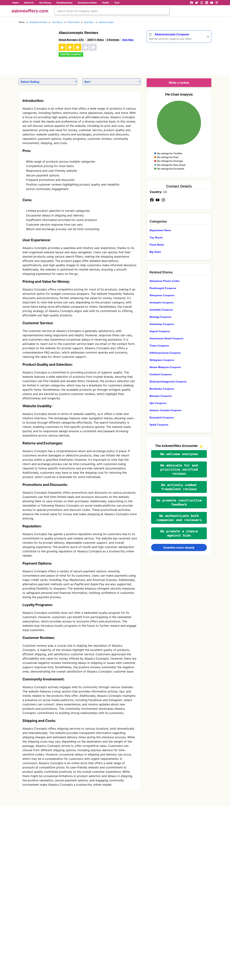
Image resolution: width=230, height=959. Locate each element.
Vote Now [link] (128, 39)
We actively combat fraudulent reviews (179, 487)
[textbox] (112, 11)
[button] (179, 454)
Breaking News (64, 2)
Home (15, 2)
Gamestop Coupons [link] (162, 324)
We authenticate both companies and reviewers (179, 518)
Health (105, 2)
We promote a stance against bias (179, 533)
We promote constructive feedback (179, 502)
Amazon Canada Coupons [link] (165, 410)
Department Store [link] (38, 22)
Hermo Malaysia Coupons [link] (165, 367)
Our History (45, 2)
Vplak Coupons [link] (159, 424)
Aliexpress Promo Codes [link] (165, 280)
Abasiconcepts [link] (106, 22)
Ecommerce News (87, 2)
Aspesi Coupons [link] (160, 331)
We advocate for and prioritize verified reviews (179, 469)
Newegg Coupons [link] (160, 316)
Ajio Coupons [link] (158, 403)
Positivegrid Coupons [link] (163, 288)
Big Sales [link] (89, 22)
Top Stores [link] (57, 22)
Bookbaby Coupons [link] (162, 388)
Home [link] (22, 22)
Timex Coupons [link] (159, 345)
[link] (36, 48)
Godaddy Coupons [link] (161, 309)
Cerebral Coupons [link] (161, 374)
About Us (29, 2)
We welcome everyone (179, 454)
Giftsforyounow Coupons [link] (165, 352)
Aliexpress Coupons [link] (162, 295)
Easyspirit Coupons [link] (162, 417)
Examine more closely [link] (179, 547)
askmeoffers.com (30, 10)
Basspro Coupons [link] (161, 395)
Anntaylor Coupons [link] (162, 302)
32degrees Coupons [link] (162, 360)
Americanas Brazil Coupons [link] (166, 338)
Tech (116, 2)
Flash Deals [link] (73, 22)
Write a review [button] (179, 82)
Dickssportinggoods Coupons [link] (168, 381)
